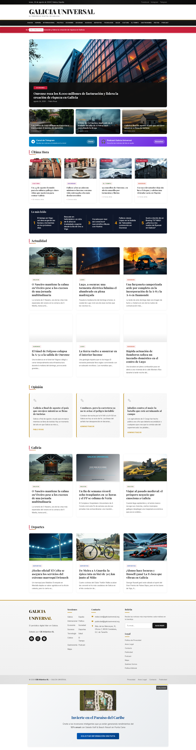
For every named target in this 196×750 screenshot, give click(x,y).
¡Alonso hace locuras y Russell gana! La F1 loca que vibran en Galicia (144, 574)
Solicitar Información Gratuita (98, 736)
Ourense (36, 346)
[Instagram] (37, 638)
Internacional (49, 22)
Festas (156, 22)
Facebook (145, 2)
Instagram (154, 2)
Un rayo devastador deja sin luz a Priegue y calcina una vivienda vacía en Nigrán (150, 190)
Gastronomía (146, 22)
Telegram (163, 2)
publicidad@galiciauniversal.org (107, 621)
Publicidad (129, 652)
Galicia (30, 22)
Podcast (165, 22)
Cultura (125, 22)
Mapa (69, 649)
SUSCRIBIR (159, 626)
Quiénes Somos (131, 664)
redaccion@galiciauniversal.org (107, 617)
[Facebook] (31, 638)
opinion (128, 122)
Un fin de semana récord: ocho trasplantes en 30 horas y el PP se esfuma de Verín (97, 494)
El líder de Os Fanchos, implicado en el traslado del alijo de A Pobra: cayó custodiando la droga (95, 125)
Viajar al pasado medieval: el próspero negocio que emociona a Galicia (144, 494)
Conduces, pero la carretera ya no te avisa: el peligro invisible (97, 409)
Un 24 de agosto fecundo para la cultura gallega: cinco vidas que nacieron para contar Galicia (45, 191)
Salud (118, 22)
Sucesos (88, 22)
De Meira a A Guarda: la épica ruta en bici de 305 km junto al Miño (97, 574)
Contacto (128, 648)
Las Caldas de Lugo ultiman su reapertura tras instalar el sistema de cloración (50, 126)
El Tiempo (135, 22)
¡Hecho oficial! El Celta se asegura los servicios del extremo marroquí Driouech (50, 574)
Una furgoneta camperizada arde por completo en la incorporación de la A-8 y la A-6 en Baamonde (144, 289)
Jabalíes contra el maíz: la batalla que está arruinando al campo (144, 410)
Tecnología (108, 22)
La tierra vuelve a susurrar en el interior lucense (98, 352)
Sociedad (79, 22)
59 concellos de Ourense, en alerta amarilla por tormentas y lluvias (115, 190)
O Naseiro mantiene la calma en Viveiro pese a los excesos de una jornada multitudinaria (50, 289)
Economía (69, 22)
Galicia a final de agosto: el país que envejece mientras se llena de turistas (144, 126)
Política (60, 22)
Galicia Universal (61, 11)
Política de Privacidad (133, 640)
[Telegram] (44, 638)
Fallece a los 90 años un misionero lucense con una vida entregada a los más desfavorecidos (79, 191)
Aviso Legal (129, 644)
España (38, 22)
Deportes (98, 22)
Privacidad (131, 680)
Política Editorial (131, 668)
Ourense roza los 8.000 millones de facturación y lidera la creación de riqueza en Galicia (75, 30)
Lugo (34, 122)
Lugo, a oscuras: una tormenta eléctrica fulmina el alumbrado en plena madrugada (98, 289)
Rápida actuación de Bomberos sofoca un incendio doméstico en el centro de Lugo (142, 356)
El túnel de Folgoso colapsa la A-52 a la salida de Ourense (51, 352)
